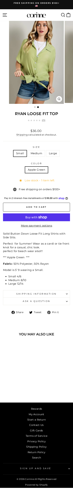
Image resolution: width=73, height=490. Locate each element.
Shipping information (36, 294)
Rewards (36, 408)
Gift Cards (36, 430)
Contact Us (36, 425)
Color (36, 163)
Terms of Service (36, 435)
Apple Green (36, 169)
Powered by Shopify (36, 484)
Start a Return (36, 419)
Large (53, 153)
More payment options (36, 225)
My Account (36, 414)
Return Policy (36, 452)
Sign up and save (35, 468)
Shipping (22, 134)
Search (36, 457)
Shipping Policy (36, 446)
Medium (36, 153)
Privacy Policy (36, 441)
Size (36, 147)
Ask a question (36, 301)
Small (20, 153)
